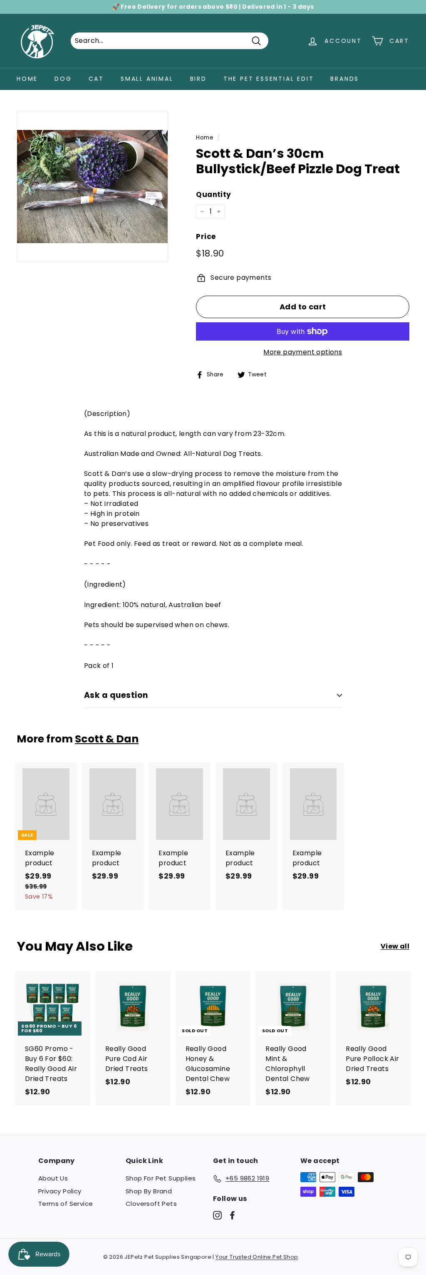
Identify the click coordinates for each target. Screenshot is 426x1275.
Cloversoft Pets (151, 1203)
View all (395, 946)
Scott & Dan (107, 739)
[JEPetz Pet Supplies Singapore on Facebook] (232, 1215)
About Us (53, 1178)
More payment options (302, 352)
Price (205, 237)
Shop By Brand (149, 1191)
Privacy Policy (60, 1191)
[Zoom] (92, 186)
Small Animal (147, 79)
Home (27, 79)
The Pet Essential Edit (268, 79)
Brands (344, 79)
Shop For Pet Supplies (161, 1178)
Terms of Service (65, 1203)
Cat (96, 79)
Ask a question (116, 695)
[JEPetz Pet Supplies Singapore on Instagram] (217, 1215)
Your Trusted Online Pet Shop (256, 1257)
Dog (63, 79)
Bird (198, 79)
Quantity (213, 194)
